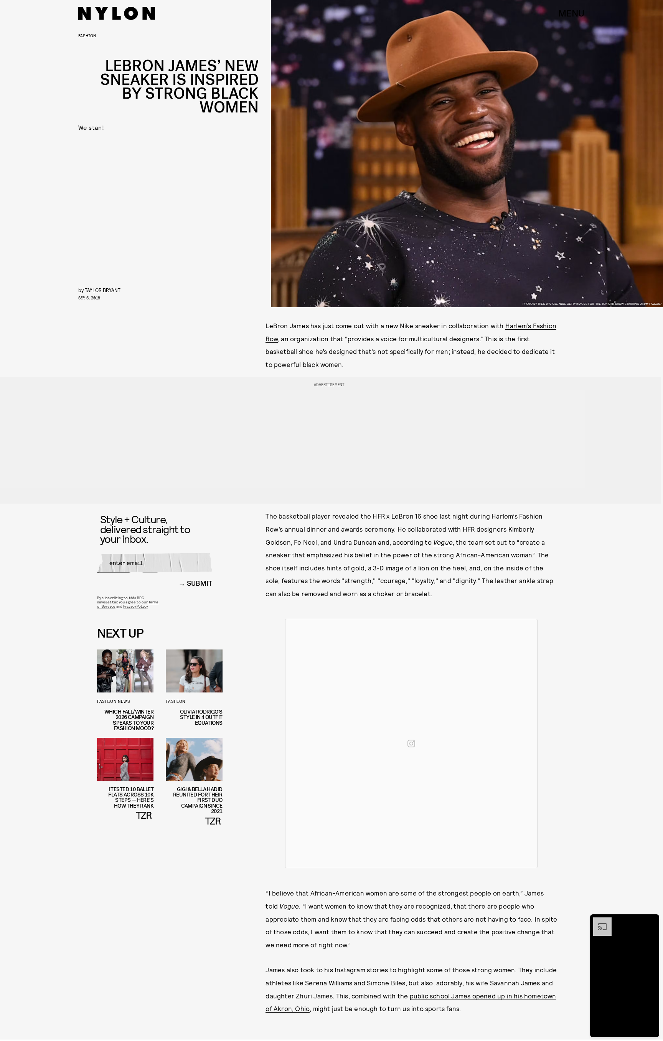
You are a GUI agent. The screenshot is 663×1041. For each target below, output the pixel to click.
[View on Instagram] (411, 743)
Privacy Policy (135, 606)
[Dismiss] (651, 921)
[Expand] (598, 921)
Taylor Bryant (102, 290)
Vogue (443, 542)
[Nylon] (116, 13)
